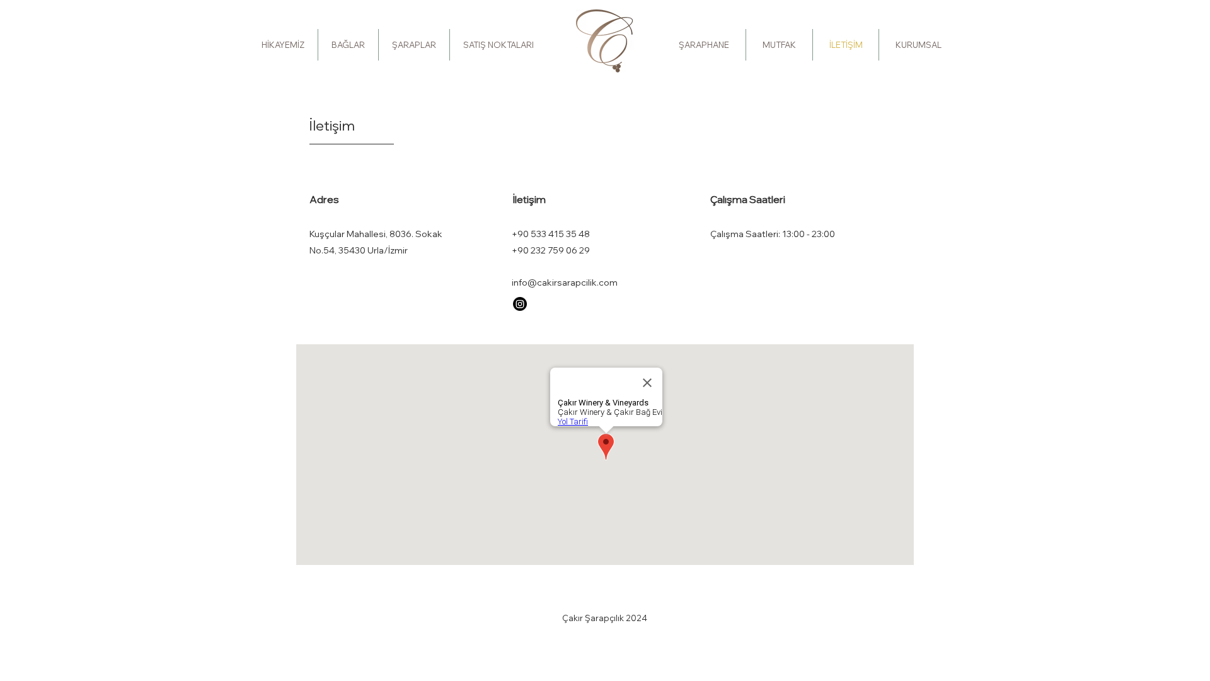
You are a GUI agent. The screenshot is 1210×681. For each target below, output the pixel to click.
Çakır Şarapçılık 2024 (604, 618)
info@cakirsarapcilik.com (565, 282)
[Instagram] (520, 304)
